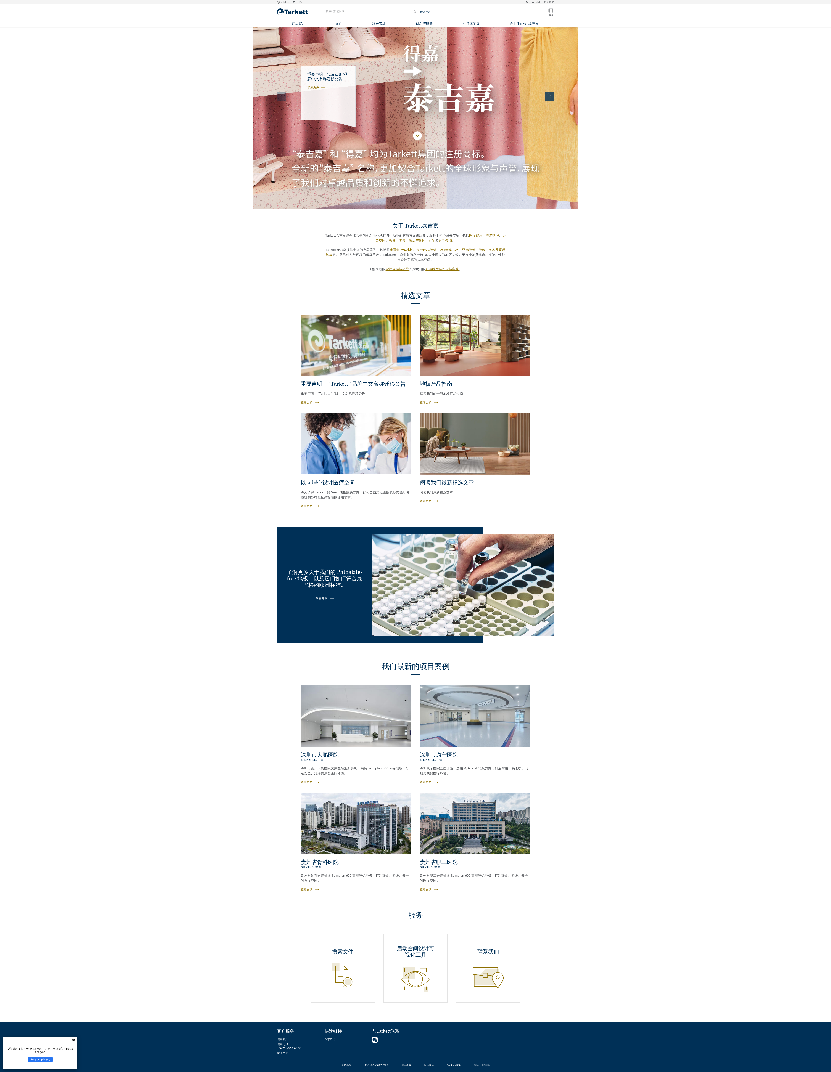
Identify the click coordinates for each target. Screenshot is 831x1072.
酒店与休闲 (417, 240)
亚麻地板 (468, 250)
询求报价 (330, 1039)
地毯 (482, 250)
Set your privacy (40, 1059)
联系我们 (549, 2)
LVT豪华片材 (449, 250)
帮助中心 (282, 1053)
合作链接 (346, 1065)
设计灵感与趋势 (397, 269)
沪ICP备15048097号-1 (376, 1065)
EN (301, 2)
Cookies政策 (454, 1065)
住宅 (432, 240)
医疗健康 (476, 236)
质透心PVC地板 (401, 250)
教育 (392, 240)
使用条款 (406, 1065)
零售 (402, 240)
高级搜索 (425, 11)
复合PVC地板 (426, 250)
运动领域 (445, 240)
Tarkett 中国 (533, 2)
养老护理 (492, 236)
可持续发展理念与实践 (442, 269)
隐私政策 (429, 1065)
